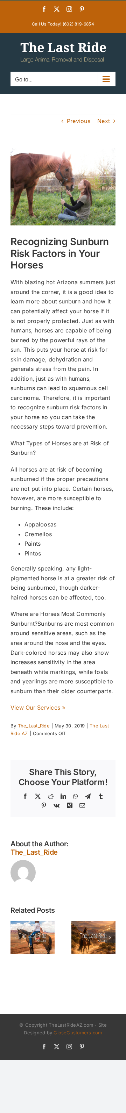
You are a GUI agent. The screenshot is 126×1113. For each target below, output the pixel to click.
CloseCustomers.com (78, 1032)
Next (103, 120)
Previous (78, 120)
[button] (15, 937)
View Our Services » (37, 707)
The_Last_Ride (34, 725)
